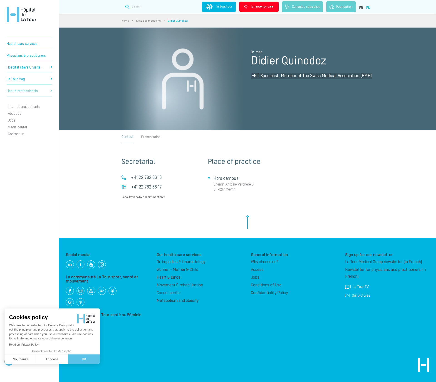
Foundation (344, 6)
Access (257, 269)
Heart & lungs (168, 277)
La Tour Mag (16, 79)
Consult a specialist (306, 6)
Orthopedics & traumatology (181, 262)
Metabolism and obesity (177, 300)
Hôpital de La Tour (21, 14)
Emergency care (262, 6)
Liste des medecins (148, 20)
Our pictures (361, 295)
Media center (17, 127)
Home (125, 20)
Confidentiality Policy (269, 292)
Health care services (22, 44)
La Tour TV (361, 287)
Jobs (11, 120)
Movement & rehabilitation (180, 285)
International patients (24, 107)
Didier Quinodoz (178, 20)
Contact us (16, 134)
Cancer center (169, 292)
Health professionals (22, 91)
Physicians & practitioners (26, 55)
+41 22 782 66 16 (146, 177)
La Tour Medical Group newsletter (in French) (383, 262)
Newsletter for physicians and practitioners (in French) (385, 273)
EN (368, 8)
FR (361, 8)
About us (14, 114)
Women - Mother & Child (177, 269)
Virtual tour (224, 6)
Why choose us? (264, 262)
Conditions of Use (266, 285)
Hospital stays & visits (23, 67)
